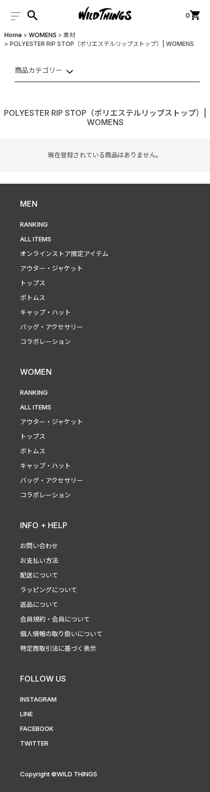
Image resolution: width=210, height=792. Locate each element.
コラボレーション (45, 341)
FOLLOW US (43, 679)
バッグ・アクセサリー (51, 327)
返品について (39, 604)
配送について (39, 575)
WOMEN (36, 372)
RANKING (34, 224)
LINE (26, 714)
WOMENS (43, 35)
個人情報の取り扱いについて (61, 634)
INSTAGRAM (38, 699)
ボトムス (32, 297)
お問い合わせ (39, 546)
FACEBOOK (37, 728)
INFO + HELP (43, 525)
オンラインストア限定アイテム (64, 253)
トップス (32, 283)
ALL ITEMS (35, 239)
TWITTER (34, 743)
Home (13, 35)
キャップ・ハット (45, 312)
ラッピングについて (48, 590)
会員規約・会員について (55, 619)
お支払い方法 (39, 560)
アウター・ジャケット (51, 268)
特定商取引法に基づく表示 (58, 648)
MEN (29, 204)
